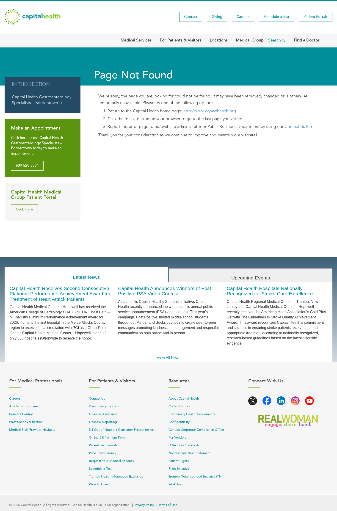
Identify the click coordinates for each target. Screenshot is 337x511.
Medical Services (136, 40)
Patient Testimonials (103, 445)
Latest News (86, 277)
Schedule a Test (276, 16)
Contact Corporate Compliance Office (196, 430)
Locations (219, 40)
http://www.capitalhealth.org (209, 110)
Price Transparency (102, 453)
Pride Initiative (178, 469)
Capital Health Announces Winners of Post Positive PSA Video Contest (164, 291)
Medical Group (250, 40)
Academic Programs (23, 406)
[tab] (86, 274)
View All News (168, 358)
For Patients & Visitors (181, 40)
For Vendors (177, 437)
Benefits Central (21, 414)
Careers (243, 16)
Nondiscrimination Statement (189, 453)
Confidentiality (179, 422)
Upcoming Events (250, 277)
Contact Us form (300, 126)
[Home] (33, 16)
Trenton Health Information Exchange (116, 476)
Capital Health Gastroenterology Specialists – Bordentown (41, 100)
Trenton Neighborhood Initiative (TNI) (195, 476)
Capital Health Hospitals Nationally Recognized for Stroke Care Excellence (270, 291)
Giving (217, 16)
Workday (174, 484)
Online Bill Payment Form (107, 437)
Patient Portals (316, 16)
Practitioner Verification (26, 422)
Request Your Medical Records (111, 461)
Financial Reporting (103, 422)
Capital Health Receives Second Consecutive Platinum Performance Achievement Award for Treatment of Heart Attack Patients (60, 293)
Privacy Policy (144, 505)
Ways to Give (98, 484)
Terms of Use (167, 505)
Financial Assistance (103, 414)
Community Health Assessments (191, 414)
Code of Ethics (179, 406)
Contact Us (97, 399)
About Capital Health (183, 399)
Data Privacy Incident (104, 406)
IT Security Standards (183, 445)
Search (274, 40)
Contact (190, 16)
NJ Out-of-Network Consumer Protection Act (122, 430)
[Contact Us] (284, 126)
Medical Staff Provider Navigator (33, 430)
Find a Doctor (307, 40)
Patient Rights (178, 461)
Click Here (24, 209)
